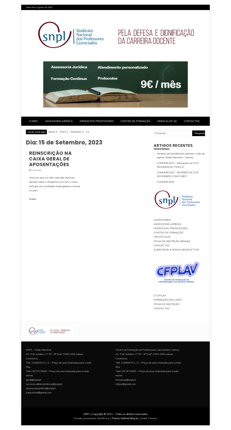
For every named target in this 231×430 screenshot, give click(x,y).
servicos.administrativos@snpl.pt (44, 384)
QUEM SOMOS (162, 219)
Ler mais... (33, 199)
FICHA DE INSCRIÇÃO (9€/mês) (172, 241)
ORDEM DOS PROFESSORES (97, 121)
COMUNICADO (165, 181)
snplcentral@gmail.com (39, 392)
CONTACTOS (192, 121)
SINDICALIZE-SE (167, 121)
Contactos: (32, 358)
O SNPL (33, 121)
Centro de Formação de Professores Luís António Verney (147, 349)
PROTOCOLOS (162, 236)
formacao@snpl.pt (126, 379)
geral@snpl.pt (33, 379)
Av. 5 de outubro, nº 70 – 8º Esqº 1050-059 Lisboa (54, 354)
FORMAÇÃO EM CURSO (168, 299)
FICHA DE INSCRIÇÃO (166, 304)
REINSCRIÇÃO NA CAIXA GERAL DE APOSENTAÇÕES (50, 159)
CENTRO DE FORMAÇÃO (135, 121)
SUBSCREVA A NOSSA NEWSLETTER (176, 249)
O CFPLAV (160, 295)
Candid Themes (148, 418)
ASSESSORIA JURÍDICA (59, 121)
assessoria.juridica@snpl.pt (41, 388)
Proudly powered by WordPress (92, 418)
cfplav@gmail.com (126, 384)
